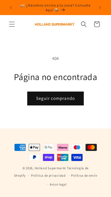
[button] (11, 24)
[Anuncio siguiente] (100, 7)
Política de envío (84, 175)
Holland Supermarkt (50, 168)
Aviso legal (58, 184)
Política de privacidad (48, 175)
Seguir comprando (55, 98)
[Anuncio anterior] (10, 7)
